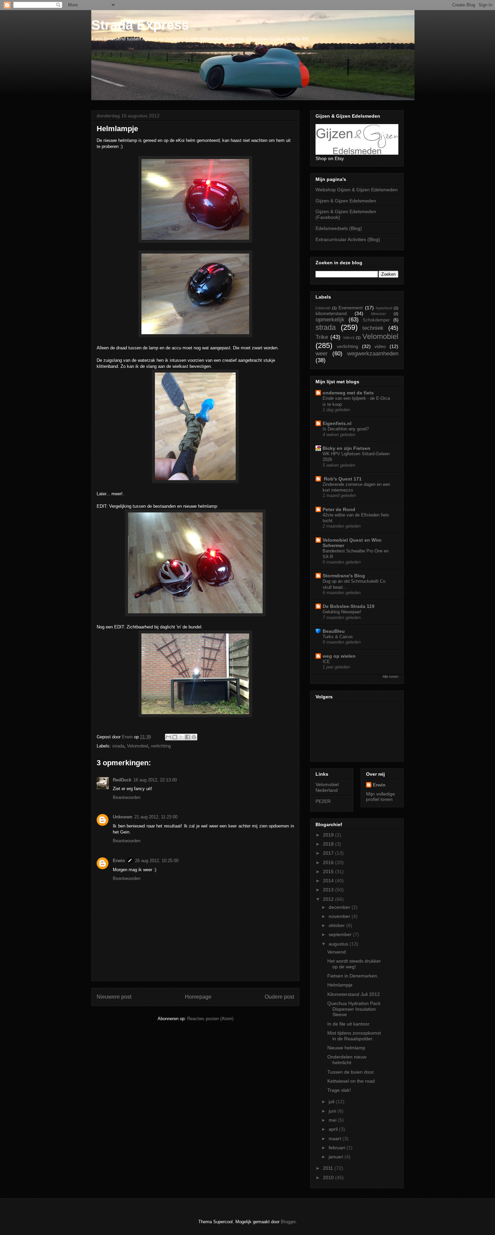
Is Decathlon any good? (346, 428)
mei (333, 1120)
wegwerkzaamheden (372, 353)
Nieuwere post (114, 997)
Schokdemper (376, 320)
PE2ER (323, 801)
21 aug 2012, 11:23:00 (155, 816)
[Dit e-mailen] (168, 737)
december (340, 907)
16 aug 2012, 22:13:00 (155, 779)
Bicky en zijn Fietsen (346, 448)
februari (337, 1147)
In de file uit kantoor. (348, 1024)
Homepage (198, 997)
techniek (373, 328)
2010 (329, 1177)
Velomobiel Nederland (327, 787)
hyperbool (384, 308)
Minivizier (378, 314)
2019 (329, 835)
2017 (329, 853)
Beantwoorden (126, 797)
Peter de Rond (339, 509)
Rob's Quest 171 (342, 478)
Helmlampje (340, 985)
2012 (329, 899)
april (334, 1129)
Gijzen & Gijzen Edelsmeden (346, 200)
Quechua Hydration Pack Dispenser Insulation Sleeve (354, 1009)
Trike (322, 337)
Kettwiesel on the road (351, 1081)
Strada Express (140, 24)
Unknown (122, 816)
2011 (328, 1168)
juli (332, 1101)
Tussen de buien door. (351, 1072)
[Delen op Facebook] (187, 737)
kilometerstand (331, 313)
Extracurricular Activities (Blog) (348, 239)
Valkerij (348, 338)
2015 (329, 871)
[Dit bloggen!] (174, 737)
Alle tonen (390, 676)
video (380, 346)
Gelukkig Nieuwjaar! (342, 611)
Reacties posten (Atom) (210, 1018)
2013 (329, 889)
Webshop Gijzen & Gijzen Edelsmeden (357, 189)
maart (335, 1138)
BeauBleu (334, 631)
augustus (339, 944)
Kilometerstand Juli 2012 (353, 994)
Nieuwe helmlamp (346, 1047)
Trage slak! (339, 1090)
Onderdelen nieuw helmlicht (346, 1059)
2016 (329, 862)
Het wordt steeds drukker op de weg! (354, 963)
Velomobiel (137, 745)
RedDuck (122, 779)
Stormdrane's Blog (344, 575)
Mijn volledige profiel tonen (380, 796)
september (341, 934)
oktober (337, 925)
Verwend (336, 952)
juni (333, 1111)
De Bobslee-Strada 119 (348, 606)
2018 (329, 844)
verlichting (161, 745)
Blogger (288, 1221)
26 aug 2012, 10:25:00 (156, 860)
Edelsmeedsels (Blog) (339, 228)
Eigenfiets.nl (337, 423)
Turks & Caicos (338, 636)
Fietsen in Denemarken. (352, 975)
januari (336, 1156)
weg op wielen (339, 656)
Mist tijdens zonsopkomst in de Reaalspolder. (354, 1035)
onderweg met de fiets (348, 392)
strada (118, 745)
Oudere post (279, 997)
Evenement (350, 307)
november (340, 916)
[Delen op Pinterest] (194, 737)
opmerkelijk (330, 319)
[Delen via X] (181, 737)
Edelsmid (323, 308)
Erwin (119, 860)
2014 (329, 880)
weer (322, 353)
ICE (326, 661)
